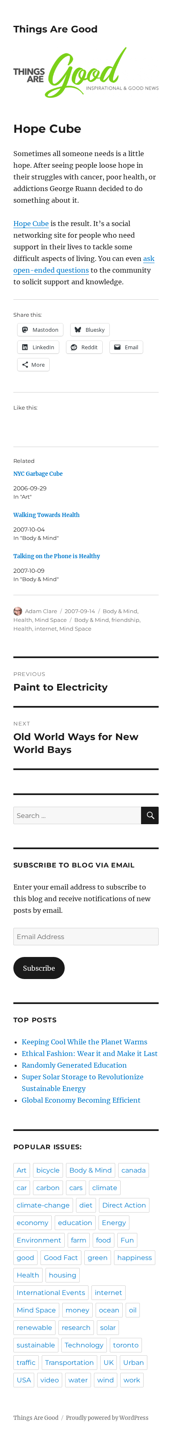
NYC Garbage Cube (38, 473)
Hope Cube (31, 223)
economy (32, 1223)
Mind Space (51, 619)
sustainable (36, 1345)
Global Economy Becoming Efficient (81, 1100)
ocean (109, 1310)
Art (22, 1170)
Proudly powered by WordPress (107, 1418)
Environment (39, 1240)
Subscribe (39, 968)
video (49, 1380)
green (98, 1258)
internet (46, 628)
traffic (26, 1363)
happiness (134, 1258)
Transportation (69, 1363)
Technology (84, 1345)
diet (86, 1205)
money (77, 1310)
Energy (114, 1223)
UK (109, 1363)
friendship (125, 619)
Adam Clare (41, 611)
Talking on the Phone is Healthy (56, 556)
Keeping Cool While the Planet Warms (84, 1042)
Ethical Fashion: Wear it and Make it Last (90, 1053)
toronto (126, 1345)
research (76, 1328)
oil (133, 1310)
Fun (127, 1240)
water (78, 1380)
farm (78, 1240)
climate (104, 1188)
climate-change (43, 1205)
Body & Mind (120, 611)
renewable (34, 1328)
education (75, 1223)
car (22, 1188)
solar (108, 1328)
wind (105, 1380)
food (103, 1240)
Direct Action (124, 1205)
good (25, 1258)
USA (24, 1380)
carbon (48, 1188)
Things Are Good (55, 29)
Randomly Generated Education (74, 1065)
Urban (133, 1363)
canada (133, 1170)
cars (76, 1188)
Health (22, 619)
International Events (51, 1293)
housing (62, 1275)
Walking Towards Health (46, 515)
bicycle (48, 1170)
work (132, 1380)
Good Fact (61, 1258)
